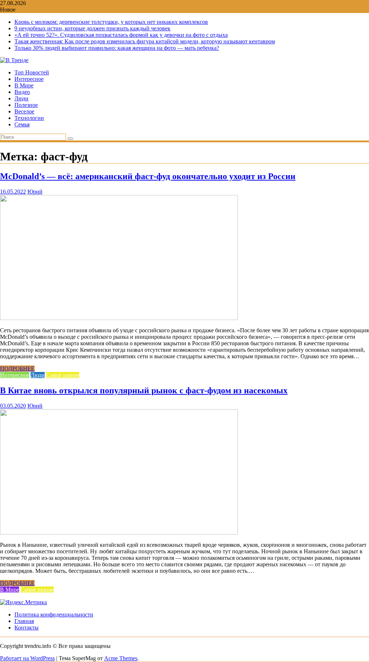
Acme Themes (120, 658)
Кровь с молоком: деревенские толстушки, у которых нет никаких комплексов (111, 22)
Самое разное (62, 375)
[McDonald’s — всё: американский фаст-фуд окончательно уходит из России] (119, 318)
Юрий (35, 192)
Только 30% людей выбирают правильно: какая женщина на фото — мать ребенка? (116, 48)
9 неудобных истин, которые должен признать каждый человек (92, 28)
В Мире (24, 85)
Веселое (24, 111)
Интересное (29, 79)
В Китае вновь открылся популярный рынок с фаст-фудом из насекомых (144, 390)
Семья (22, 124)
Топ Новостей (31, 72)
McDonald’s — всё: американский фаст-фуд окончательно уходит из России (147, 176)
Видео (22, 92)
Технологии (29, 118)
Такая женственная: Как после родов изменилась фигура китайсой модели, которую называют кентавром (144, 41)
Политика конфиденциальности (53, 614)
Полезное (26, 105)
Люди (21, 98)
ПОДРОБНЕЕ (17, 368)
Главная (24, 621)
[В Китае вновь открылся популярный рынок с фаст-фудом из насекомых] (119, 532)
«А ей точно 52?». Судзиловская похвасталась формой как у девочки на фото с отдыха (121, 35)
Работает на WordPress (27, 658)
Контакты (26, 627)
